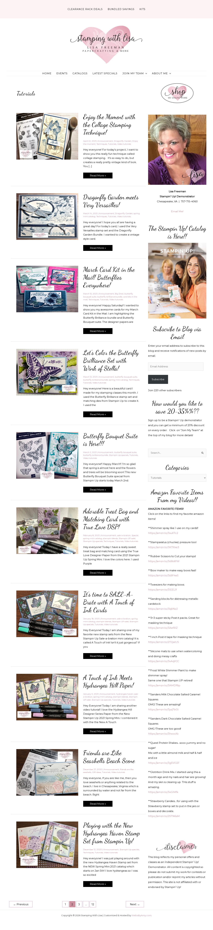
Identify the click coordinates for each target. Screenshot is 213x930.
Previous (20, 904)
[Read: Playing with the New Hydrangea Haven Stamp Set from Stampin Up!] (47, 844)
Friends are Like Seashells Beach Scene (109, 757)
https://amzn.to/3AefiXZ (163, 627)
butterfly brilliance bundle (109, 296)
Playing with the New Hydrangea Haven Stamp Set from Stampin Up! (111, 833)
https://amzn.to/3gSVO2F (164, 762)
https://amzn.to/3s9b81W (164, 561)
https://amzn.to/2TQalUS (163, 642)
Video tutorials (124, 144)
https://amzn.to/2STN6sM (164, 816)
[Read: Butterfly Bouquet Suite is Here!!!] (47, 455)
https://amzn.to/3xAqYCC (163, 661)
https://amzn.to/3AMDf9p (164, 685)
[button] (145, 73)
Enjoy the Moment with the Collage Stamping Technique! (109, 124)
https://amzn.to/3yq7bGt (163, 709)
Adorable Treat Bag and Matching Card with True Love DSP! (110, 519)
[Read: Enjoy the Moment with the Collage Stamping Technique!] (47, 136)
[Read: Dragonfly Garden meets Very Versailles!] (47, 216)
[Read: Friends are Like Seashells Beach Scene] (47, 772)
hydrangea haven (124, 694)
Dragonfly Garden (122, 141)
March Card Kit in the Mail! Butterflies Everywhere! (109, 277)
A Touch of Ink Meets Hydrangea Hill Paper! (108, 681)
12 (93, 904)
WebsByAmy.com (141, 915)
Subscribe (158, 379)
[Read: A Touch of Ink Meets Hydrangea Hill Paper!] (47, 696)
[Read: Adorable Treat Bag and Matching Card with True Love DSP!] (47, 530)
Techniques (102, 144)
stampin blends (110, 538)
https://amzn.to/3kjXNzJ (163, 608)
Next (135, 904)
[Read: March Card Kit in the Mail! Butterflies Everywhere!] (47, 288)
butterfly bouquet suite (126, 377)
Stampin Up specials (118, 455)
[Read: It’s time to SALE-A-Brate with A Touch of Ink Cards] (47, 613)
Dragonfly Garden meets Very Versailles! (111, 201)
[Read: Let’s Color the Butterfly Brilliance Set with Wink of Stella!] (47, 372)
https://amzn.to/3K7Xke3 (163, 547)
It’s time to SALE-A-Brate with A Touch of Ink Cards (108, 602)
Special (135, 535)
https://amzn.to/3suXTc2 (163, 533)
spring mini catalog (118, 380)
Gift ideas (96, 772)
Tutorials (112, 144)
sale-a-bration (124, 535)
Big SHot (119, 293)
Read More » (98, 176)
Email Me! (177, 211)
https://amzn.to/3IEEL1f (162, 589)
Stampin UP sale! (127, 538)
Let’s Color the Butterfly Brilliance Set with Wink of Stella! (111, 360)
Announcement (105, 141)
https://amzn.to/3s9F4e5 (163, 575)
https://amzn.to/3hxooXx (163, 733)
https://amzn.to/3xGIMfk (163, 792)
